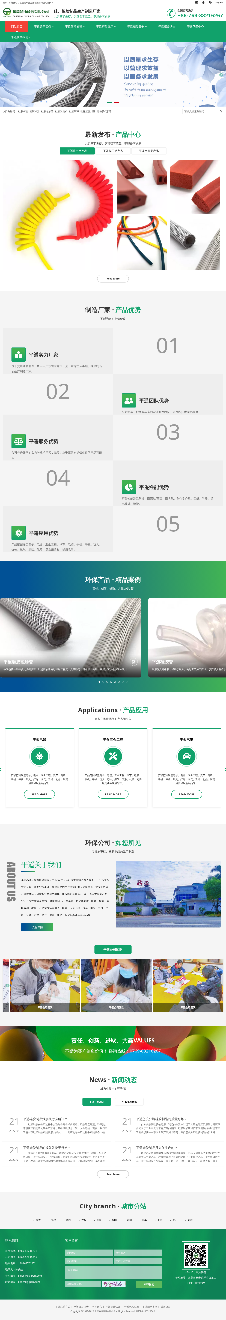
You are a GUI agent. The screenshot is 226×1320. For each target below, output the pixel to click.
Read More (113, 278)
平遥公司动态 (96, 1102)
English (219, 2)
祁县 (144, 1220)
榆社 (68, 1220)
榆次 (38, 1220)
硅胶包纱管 (47, 111)
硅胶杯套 (35, 111)
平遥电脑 (186, 739)
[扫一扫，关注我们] (210, 2)
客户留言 (97, 1306)
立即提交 (149, 1284)
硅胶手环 (74, 111)
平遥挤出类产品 (77, 151)
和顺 (99, 1220)
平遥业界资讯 (129, 1102)
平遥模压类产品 (113, 151)
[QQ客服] (203, 2)
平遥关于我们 (43, 26)
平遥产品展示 (105, 26)
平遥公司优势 (81, 1306)
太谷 (53, 1220)
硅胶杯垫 (23, 111)
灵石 (175, 1220)
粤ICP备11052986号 (146, 1311)
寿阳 (129, 1220)
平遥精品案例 (136, 26)
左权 (83, 1220)
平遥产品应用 (131, 1306)
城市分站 (166, 1306)
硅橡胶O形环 (104, 111)
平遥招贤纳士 (166, 26)
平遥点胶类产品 (149, 151)
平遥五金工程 (39, 739)
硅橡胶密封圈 (88, 111)
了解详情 (37, 927)
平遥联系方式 (62, 1306)
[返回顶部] (221, 1315)
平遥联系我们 (20, 37)
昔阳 (114, 1220)
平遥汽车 (113, 739)
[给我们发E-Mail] (197, 2)
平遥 (159, 1220)
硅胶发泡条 (61, 111)
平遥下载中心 (195, 26)
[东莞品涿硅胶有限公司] (26, 12)
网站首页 (16, 26)
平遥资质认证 (113, 1306)
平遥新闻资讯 (74, 26)
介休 (190, 1220)
